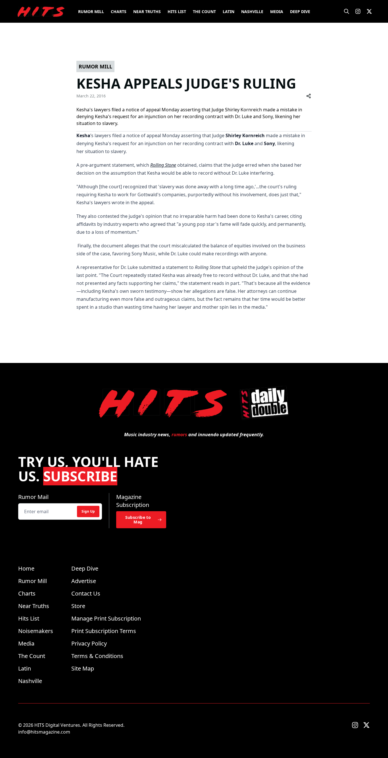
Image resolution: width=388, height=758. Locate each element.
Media (276, 11)
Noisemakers (35, 631)
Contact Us (85, 593)
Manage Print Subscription (106, 618)
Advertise (83, 581)
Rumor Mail (33, 497)
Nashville (252, 11)
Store (78, 606)
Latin (228, 11)
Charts (118, 11)
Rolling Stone (163, 165)
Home (26, 568)
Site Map (82, 668)
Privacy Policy (89, 643)
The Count (204, 11)
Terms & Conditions (97, 656)
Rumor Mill (91, 11)
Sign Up (88, 511)
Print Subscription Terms (103, 631)
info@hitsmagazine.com (44, 732)
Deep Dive (300, 11)
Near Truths (147, 11)
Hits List (177, 11)
